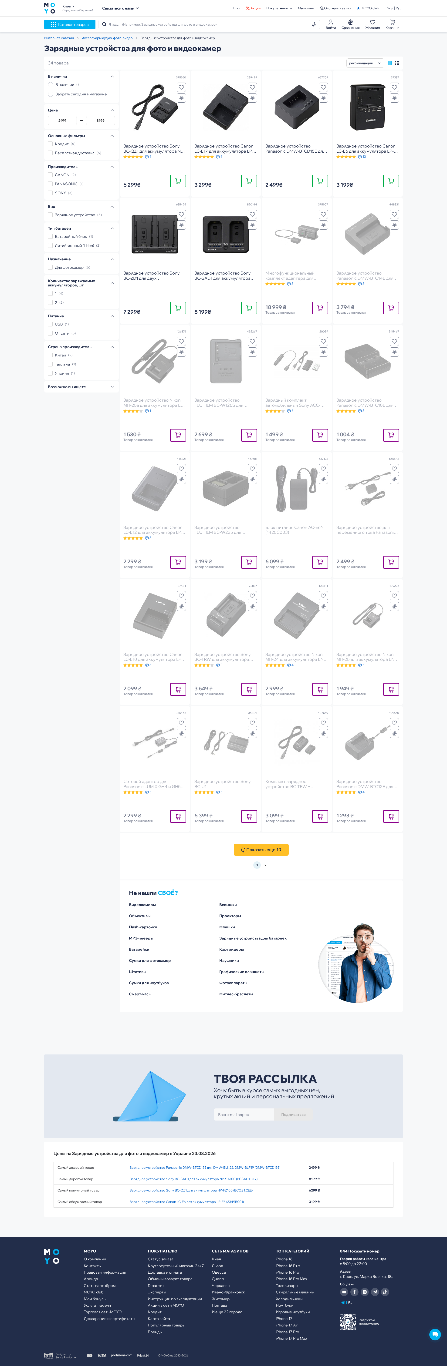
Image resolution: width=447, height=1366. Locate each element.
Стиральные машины (295, 1292)
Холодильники (289, 1298)
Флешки (227, 927)
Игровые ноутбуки (293, 1311)
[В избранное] (181, 87)
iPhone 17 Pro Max (291, 1338)
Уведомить (320, 308)
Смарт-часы (140, 994)
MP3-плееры (141, 938)
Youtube (344, 1292)
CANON (62, 174)
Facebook (354, 1292)
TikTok (385, 1292)
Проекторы (230, 915)
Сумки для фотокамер (150, 960)
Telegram (375, 1292)
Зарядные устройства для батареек (253, 938)
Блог (237, 8)
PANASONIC (66, 183)
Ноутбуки (285, 1305)
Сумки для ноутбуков (149, 982)
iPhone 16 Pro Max (291, 1278)
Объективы (139, 915)
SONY (60, 193)
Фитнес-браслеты (236, 994)
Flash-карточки (143, 927)
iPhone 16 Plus (288, 1265)
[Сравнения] (181, 98)
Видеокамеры (142, 904)
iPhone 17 (284, 1318)
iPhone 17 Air (287, 1325)
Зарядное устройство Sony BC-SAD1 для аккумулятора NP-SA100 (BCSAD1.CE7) (193, 1179)
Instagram (364, 1292)
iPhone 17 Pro (287, 1331)
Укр (390, 8)
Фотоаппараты (233, 982)
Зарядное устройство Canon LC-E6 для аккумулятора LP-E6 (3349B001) (187, 1202)
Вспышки (228, 904)
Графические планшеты (241, 971)
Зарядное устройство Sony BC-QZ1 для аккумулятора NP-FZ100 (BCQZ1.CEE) (191, 1190)
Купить (178, 181)
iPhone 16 (284, 1259)
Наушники (229, 960)
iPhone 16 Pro (287, 1272)
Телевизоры (287, 1285)
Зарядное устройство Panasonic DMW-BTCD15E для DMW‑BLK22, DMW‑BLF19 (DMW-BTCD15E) (205, 1167)
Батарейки (139, 949)
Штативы (137, 971)
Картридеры (231, 949)
